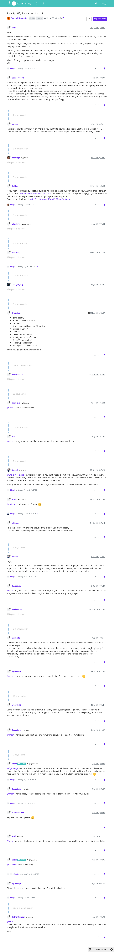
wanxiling (16, 252)
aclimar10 (16, 638)
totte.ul (15, 470)
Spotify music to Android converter (35, 193)
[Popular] (36, 3)
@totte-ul (11, 407)
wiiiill (14, 28)
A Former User (18, 812)
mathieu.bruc (17, 609)
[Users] (43, 3)
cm (13, 436)
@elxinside (19, 474)
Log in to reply (100, 19)
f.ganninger (16, 586)
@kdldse (26, 158)
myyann (15, 124)
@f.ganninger (33, 764)
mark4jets (16, 403)
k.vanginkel (16, 313)
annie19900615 (18, 78)
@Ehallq (23, 470)
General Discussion (19, 18)
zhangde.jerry (17, 284)
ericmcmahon (17, 374)
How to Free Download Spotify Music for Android (50, 199)
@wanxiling (27, 224)
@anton (10, 441)
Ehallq (14, 499)
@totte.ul (26, 403)
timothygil (16, 158)
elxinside (15, 523)
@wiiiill (30, 917)
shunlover (16, 224)
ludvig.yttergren (18, 917)
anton (14, 764)
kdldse (15, 186)
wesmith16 (16, 705)
